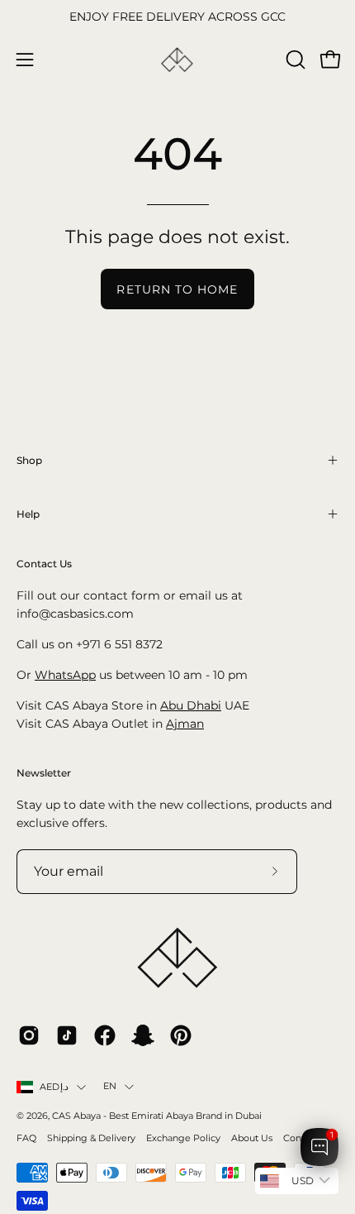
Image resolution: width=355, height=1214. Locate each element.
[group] (177, 17)
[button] (293, 59)
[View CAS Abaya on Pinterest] (180, 1035)
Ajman (185, 723)
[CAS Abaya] (177, 60)
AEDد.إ (54, 1087)
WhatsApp (65, 674)
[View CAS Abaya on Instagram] (29, 1035)
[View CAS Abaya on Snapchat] (142, 1035)
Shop (29, 460)
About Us (251, 1138)
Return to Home (177, 289)
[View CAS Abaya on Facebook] (104, 1035)
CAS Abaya (76, 1116)
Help (28, 514)
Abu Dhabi (190, 705)
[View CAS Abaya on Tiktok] (66, 1035)
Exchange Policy (183, 1138)
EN (109, 1086)
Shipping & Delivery (91, 1138)
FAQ (26, 1138)
